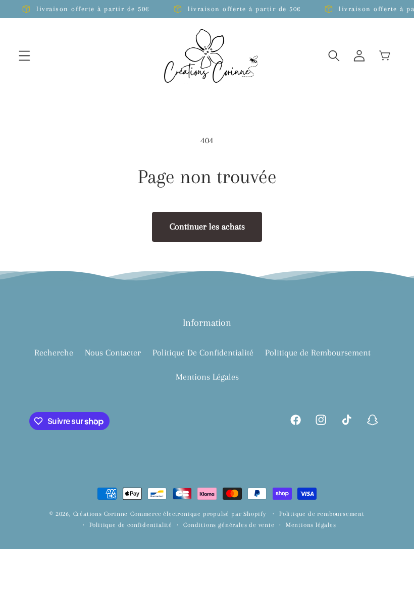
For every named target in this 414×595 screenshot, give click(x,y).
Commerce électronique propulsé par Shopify (198, 513)
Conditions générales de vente (228, 524)
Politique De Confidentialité (202, 352)
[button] (24, 56)
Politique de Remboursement (318, 352)
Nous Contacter (113, 352)
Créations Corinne (100, 513)
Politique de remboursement (322, 513)
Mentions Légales (207, 377)
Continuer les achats (207, 226)
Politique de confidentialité (131, 524)
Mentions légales (311, 524)
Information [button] (207, 322)
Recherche (53, 352)
